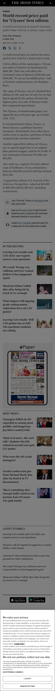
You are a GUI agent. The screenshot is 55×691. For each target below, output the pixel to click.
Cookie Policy (19, 644)
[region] (27, 650)
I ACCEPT (27, 679)
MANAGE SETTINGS (27, 686)
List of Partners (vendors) (13, 672)
